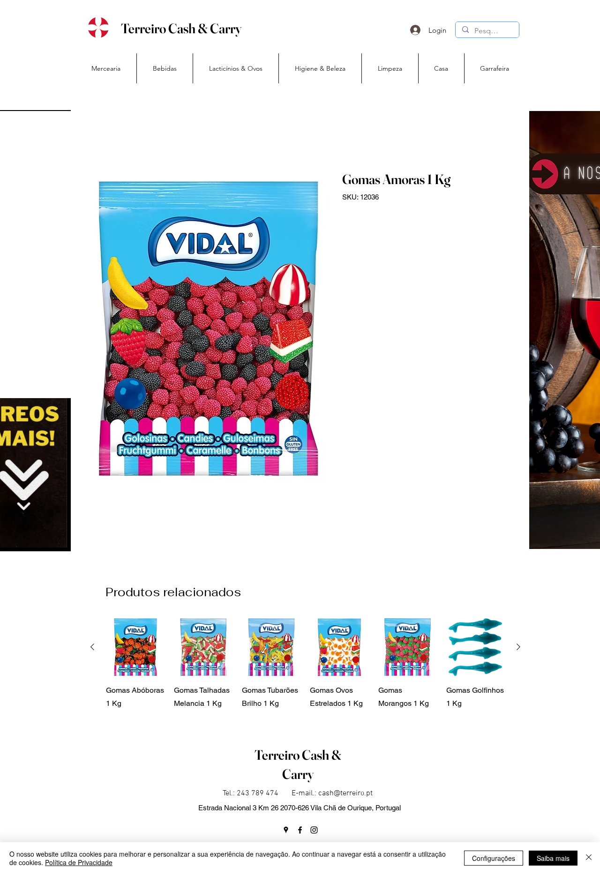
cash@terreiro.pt (345, 793)
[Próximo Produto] (518, 646)
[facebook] (300, 830)
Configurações (493, 858)
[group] (305, 670)
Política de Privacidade (78, 862)
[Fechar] (588, 858)
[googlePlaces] (286, 830)
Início (100, 136)
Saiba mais (553, 858)
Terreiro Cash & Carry (181, 28)
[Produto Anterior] (92, 646)
